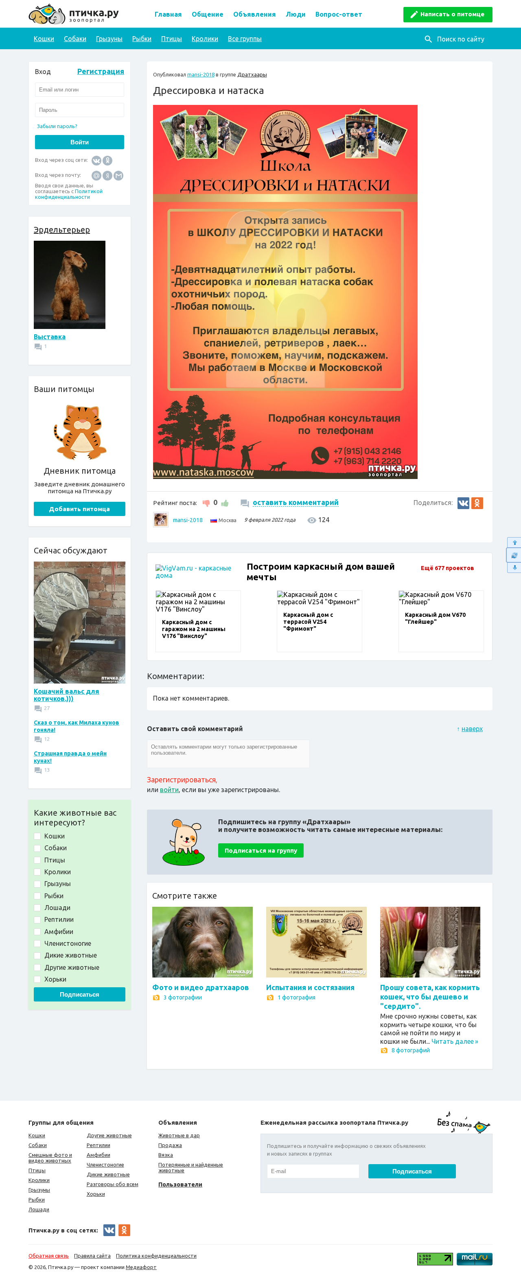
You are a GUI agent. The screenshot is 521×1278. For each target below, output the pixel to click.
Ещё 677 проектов (447, 568)
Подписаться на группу (261, 850)
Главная (168, 14)
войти (169, 789)
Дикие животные (108, 1174)
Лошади (38, 1209)
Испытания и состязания (310, 987)
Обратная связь (48, 1255)
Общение (207, 14)
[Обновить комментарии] (513, 555)
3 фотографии (183, 997)
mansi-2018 (201, 74)
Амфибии (98, 1155)
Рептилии (98, 1145)
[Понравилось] (223, 502)
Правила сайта (92, 1255)
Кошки (44, 38)
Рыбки (141, 38)
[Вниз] (513, 568)
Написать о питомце (452, 14)
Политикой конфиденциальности (69, 194)
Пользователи (180, 1184)
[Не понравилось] (207, 502)
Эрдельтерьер (62, 229)
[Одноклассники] (107, 160)
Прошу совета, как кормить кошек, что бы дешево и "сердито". (430, 996)
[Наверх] (513, 542)
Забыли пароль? (57, 126)
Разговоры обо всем (112, 1184)
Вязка (165, 1155)
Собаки (75, 38)
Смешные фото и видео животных (50, 1157)
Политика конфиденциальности (156, 1255)
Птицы (171, 38)
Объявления (254, 14)
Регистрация (100, 71)
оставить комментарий (296, 502)
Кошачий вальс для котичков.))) (66, 695)
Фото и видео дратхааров (200, 987)
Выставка (50, 336)
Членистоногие (105, 1164)
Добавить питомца (79, 508)
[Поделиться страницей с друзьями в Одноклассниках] (477, 503)
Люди (296, 14)
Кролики (205, 38)
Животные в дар (179, 1135)
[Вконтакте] (96, 160)
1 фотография (296, 997)
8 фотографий (411, 1050)
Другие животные (109, 1135)
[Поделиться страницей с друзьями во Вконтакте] (463, 503)
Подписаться (79, 994)
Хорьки (96, 1194)
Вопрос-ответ (338, 14)
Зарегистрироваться (181, 779)
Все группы (245, 38)
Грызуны (109, 38)
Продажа (170, 1145)
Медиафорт (141, 1267)
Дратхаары (252, 74)
